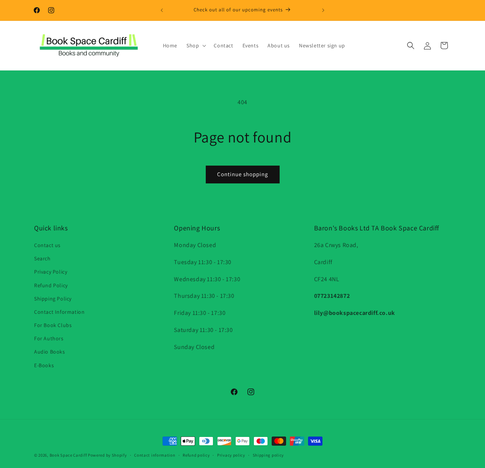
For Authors (49, 338)
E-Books (44, 365)
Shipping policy (268, 455)
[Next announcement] (323, 10)
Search (42, 258)
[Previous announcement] (161, 10)
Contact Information (59, 311)
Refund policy (196, 455)
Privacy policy (231, 455)
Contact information (154, 455)
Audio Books (49, 351)
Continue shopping (242, 174)
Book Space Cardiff (68, 455)
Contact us (47, 245)
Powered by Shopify (107, 455)
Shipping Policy (53, 298)
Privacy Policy (50, 271)
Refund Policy (51, 285)
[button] (195, 45)
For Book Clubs (53, 325)
